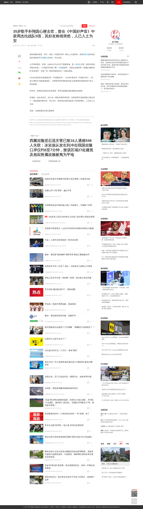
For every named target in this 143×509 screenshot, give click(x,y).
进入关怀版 (25, 2)
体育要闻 (104, 219)
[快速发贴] (19, 56)
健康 (108, 444)
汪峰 (60, 68)
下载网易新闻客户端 (54, 161)
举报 (93, 45)
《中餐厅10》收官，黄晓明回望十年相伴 (114, 153)
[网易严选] (102, 2)
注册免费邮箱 (126, 2)
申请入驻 (91, 26)
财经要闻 (104, 268)
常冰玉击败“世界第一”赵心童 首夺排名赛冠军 (64, 425)
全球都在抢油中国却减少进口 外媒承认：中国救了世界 (68, 205)
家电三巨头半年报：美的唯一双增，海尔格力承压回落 (68, 278)
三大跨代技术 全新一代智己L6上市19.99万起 (115, 400)
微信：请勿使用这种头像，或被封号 (60, 316)
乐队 (79, 64)
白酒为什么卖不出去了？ (55, 339)
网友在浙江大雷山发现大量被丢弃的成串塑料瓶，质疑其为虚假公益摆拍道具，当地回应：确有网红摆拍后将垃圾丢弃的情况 (69, 454)
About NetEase (45, 507)
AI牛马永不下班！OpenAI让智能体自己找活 (115, 350)
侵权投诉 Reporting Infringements (111, 507)
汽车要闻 (104, 364)
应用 (11, 2)
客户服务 (69, 507)
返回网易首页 (36, 161)
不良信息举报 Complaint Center (86, 507)
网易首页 (6, 2)
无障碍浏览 (18, 2)
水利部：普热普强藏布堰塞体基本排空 (61, 388)
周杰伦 (86, 54)
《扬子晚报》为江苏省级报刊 (115, 44)
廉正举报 (98, 507)
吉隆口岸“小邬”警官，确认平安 (58, 190)
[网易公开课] (95, 2)
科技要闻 (104, 318)
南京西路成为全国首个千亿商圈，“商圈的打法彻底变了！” (70, 327)
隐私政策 (75, 507)
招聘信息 (63, 507)
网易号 (21, 26)
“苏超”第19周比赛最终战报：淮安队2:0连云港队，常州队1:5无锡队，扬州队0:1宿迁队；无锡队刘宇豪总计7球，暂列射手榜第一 (69, 402)
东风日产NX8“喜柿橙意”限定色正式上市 (114, 389)
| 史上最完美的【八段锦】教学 (112, 426)
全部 (128, 56)
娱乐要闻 (104, 125)
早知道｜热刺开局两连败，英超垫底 (60, 304)
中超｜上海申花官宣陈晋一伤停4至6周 (61, 240)
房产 (121, 444)
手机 (127, 444)
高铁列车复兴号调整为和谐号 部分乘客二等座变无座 (67, 179)
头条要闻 (104, 169)
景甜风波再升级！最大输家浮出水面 (112, 148)
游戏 (102, 444)
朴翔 (42, 58)
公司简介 (52, 507)
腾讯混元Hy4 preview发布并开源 (112, 354)
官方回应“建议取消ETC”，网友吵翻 (60, 289)
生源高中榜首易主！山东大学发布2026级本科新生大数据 (69, 228)
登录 (119, 2)
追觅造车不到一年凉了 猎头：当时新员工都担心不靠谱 (68, 266)
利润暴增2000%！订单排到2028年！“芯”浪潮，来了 (67, 414)
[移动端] (89, 2)
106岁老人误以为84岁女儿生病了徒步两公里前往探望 (71, 217)
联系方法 (57, 507)
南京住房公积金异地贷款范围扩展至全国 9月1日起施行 (68, 437)
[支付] (108, 2)
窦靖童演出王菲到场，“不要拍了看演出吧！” (115, 144)
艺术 (114, 444)
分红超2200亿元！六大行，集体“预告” (61, 350)
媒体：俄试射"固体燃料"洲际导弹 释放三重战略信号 (67, 254)
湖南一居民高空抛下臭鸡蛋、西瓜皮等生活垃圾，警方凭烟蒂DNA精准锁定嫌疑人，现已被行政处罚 (115, 86)
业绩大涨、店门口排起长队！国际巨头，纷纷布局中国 (68, 377)
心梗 (47, 58)
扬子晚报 (33, 45)
